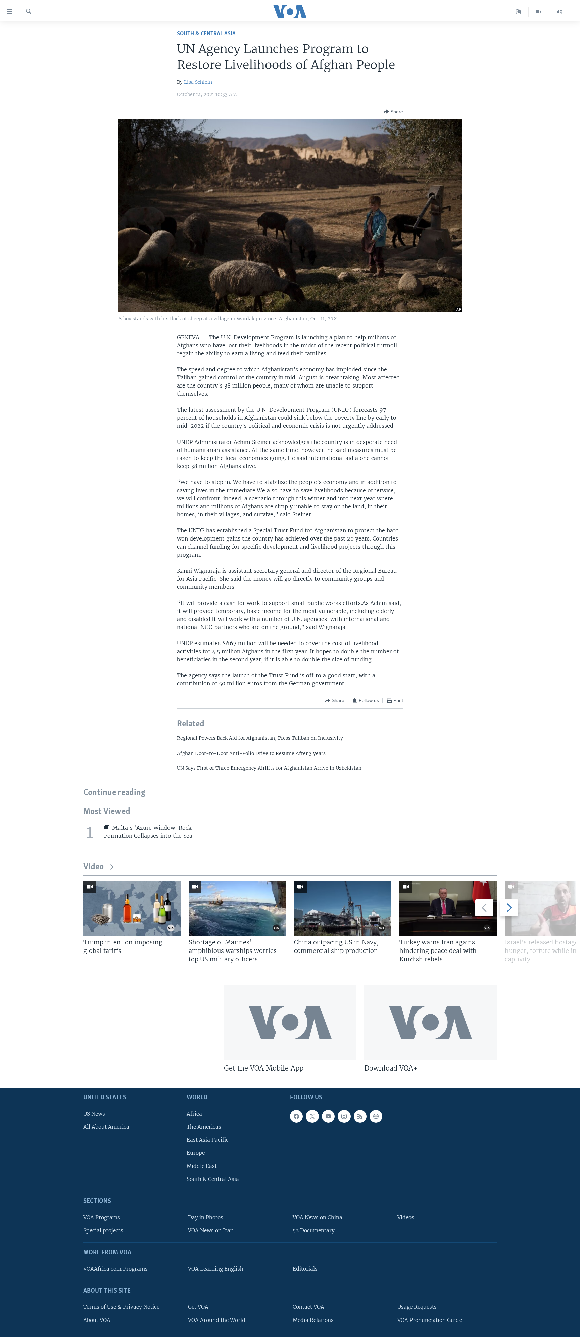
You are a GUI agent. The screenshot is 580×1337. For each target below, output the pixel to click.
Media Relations (313, 1320)
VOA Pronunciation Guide (429, 1320)
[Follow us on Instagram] (344, 1116)
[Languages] (518, 12)
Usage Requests (417, 1307)
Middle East (202, 1166)
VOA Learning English (215, 1269)
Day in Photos (205, 1218)
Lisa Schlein (198, 82)
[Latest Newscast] (559, 12)
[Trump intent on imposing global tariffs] (132, 908)
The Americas (204, 1127)
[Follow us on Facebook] (296, 1116)
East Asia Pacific (208, 1140)
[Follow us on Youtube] (328, 1116)
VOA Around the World (216, 1320)
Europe (196, 1153)
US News (94, 1114)
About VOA (96, 1320)
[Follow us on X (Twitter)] (312, 1116)
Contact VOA (308, 1307)
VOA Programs (101, 1218)
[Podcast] (376, 1116)
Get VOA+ (200, 1307)
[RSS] (360, 1116)
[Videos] (539, 12)
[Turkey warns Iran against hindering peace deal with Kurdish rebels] (448, 908)
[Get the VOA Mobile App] (290, 1022)
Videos (405, 1218)
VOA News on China (317, 1218)
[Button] (393, 112)
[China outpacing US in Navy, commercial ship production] (342, 908)
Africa (194, 1114)
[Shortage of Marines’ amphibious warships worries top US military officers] (237, 908)
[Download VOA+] (430, 1022)
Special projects (103, 1231)
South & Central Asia (206, 34)
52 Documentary (314, 1231)
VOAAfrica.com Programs (115, 1269)
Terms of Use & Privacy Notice (121, 1307)
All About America (106, 1127)
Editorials (305, 1269)
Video (93, 867)
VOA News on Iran (211, 1231)
